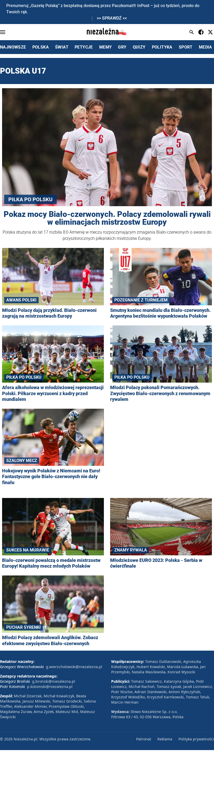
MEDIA (205, 47)
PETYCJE (84, 47)
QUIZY (139, 47)
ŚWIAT (61, 47)
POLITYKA (162, 47)
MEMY (105, 47)
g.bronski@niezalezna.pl (53, 681)
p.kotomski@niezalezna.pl (50, 686)
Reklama (164, 738)
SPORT (186, 47)
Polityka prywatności (196, 738)
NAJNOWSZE (13, 47)
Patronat (143, 738)
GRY (122, 47)
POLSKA (40, 47)
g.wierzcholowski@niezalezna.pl (74, 666)
